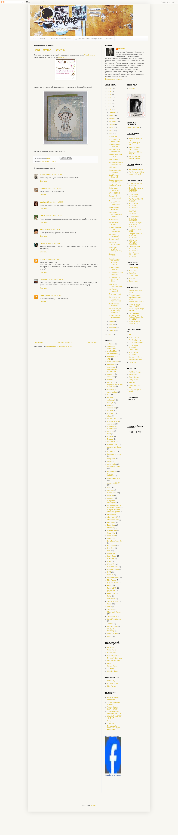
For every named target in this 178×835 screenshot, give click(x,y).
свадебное (111, 459)
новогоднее (111, 408)
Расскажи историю (114, 454)
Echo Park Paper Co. (114, 541)
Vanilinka (43, 202)
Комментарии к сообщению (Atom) (59, 346)
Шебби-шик (111, 514)
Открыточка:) (114, 239)
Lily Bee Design (112, 567)
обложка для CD (113, 419)
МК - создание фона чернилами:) (114, 203)
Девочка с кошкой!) (113, 255)
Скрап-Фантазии (113, 467)
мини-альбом (112, 392)
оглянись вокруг (113, 421)
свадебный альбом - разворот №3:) (115, 249)
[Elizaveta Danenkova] (113, 773)
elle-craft (132, 278)
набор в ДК (111, 400)
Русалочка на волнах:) (114, 223)
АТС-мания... (114, 167)
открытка (44, 161)
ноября (112, 116)
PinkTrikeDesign (135, 372)
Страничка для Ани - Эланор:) (115, 140)
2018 (110, 88)
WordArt (109, 38)
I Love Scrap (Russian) (133, 346)
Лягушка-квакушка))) (114, 235)
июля (111, 128)
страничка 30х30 (113, 483)
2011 (110, 107)
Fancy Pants (111, 545)
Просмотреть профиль (113, 79)
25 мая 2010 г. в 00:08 (54, 188)
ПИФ (109, 434)
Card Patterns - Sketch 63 (114, 268)
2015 (110, 95)
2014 (110, 98)
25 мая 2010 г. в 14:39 (53, 295)
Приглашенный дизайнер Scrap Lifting (135, 297)
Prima (109, 585)
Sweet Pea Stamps (114, 619)
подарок (110, 436)
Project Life (111, 593)
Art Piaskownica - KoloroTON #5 (135, 305)
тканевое (110, 490)
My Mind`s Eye (112, 683)
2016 (110, 92)
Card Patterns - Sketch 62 (114, 305)
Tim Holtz (110, 668)
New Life (110, 575)
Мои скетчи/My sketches (61, 38)
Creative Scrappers (136, 343)
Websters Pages (113, 671)
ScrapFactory (133, 268)
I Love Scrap (111, 556)
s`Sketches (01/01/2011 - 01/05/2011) (133, 242)
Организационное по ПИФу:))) (116, 181)
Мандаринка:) (114, 136)
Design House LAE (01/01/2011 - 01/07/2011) (135, 235)
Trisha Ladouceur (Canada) (113, 703)
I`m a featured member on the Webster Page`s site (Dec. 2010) (136, 316)
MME (109, 572)
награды (110, 403)
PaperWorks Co (64, 57)
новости (110, 411)
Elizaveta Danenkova (112, 736)
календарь (111, 367)
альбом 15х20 (112, 354)
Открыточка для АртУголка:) (115, 316)
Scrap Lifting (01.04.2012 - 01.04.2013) (133, 205)
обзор (109, 416)
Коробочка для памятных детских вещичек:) (114, 261)
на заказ (110, 397)
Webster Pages (112, 626)
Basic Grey (111, 525)
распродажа (111, 451)
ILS (130, 335)
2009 (110, 334)
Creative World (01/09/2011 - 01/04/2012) (134, 218)
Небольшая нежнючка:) (114, 189)
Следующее (38, 343)
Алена (42, 259)
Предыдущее (92, 343)
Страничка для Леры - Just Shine (114, 279)
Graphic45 (111, 553)
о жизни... (110, 413)
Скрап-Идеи (133, 281)
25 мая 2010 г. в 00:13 (55, 202)
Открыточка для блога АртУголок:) (115, 229)
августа (112, 125)
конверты (110, 374)
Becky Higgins (134, 377)
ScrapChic (132, 270)
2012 (110, 104)
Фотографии (111, 493)
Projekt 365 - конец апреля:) (115, 285)
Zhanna (42, 243)
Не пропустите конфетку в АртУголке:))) (115, 299)
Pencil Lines (133, 350)
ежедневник (111, 364)
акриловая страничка (111, 347)
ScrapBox (132, 273)
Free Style (110, 548)
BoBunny (110, 528)
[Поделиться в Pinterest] (70, 158)
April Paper (111, 522)
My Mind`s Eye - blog (114, 658)
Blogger (93, 805)
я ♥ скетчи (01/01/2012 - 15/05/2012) (133, 212)
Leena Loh (111, 700)
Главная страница (39, 38)
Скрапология (112, 471)
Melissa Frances (113, 569)
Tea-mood (132, 88)
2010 (110, 110)
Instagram (110, 559)
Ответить (43, 181)
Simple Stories (112, 601)
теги (108, 487)
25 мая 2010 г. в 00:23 (55, 216)
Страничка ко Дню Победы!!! (116, 273)
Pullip (109, 596)
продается (111, 442)
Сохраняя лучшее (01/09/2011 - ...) (135, 184)
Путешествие (112, 444)
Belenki (42, 188)
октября (112, 119)
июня (111, 131)
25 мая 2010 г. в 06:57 (53, 259)
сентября (113, 122)
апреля (112, 321)
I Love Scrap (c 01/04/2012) (134, 195)
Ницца (109, 405)
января (112, 330)
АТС (108, 359)
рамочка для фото (114, 447)
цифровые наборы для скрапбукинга (114, 506)
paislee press (133, 374)
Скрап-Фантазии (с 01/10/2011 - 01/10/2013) (136, 190)
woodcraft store (112, 633)
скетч (109, 461)
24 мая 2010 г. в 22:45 (54, 175)
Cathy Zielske (134, 380)
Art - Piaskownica (135, 340)
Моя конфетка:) (115, 294)
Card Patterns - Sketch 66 (114, 145)
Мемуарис (111, 389)
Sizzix (109, 604)
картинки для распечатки (112, 370)
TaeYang (110, 624)
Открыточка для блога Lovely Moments (115, 311)
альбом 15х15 (112, 351)
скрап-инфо (111, 464)
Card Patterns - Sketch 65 (50, 50)
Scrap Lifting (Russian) (133, 353)
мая (111, 134)
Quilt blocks (111, 599)
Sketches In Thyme (114, 612)
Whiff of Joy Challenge (111, 630)
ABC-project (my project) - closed (134, 157)
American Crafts (113, 520)
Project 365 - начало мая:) (115, 197)
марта (111, 324)
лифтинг (110, 382)
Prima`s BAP (111, 588)
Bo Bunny (110, 647)
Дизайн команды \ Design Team (88, 38)
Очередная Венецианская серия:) (115, 214)
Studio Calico (112, 616)
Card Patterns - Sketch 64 (114, 208)
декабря (112, 112)
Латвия (110, 379)
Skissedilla (133, 362)
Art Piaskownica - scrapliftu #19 (135, 322)
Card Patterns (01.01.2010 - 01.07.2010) (134, 255)
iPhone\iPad (111, 564)
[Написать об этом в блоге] (63, 158)
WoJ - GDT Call (114, 193)
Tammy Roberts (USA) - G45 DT (112, 708)
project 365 (111, 591)
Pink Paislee (111, 580)
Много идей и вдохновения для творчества (113, 728)
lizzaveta (121, 49)
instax (109, 561)
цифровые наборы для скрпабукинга (114, 511)
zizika (42, 295)
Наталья (43, 216)
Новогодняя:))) (114, 159)
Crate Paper (111, 536)
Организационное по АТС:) (116, 155)
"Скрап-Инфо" (134, 337)
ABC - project (112, 517)
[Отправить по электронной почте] (61, 158)
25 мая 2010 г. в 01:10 (53, 229)
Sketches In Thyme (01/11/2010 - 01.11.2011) (135, 225)
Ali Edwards (133, 382)
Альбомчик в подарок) (113, 290)
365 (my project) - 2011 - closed (135, 148)
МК (108, 395)
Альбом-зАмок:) (115, 185)
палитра (110, 431)
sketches (110, 609)
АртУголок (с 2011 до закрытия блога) (136, 173)
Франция (110, 495)
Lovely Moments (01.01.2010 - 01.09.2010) (134, 248)
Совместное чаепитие (111, 475)
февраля (112, 327)
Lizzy (109, 721)
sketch (109, 607)
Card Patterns (89, 55)
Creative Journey (113, 697)
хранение (110, 498)
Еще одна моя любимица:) (114, 150)
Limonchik (44, 279)
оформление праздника (112, 427)
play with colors (112, 583)
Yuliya (42, 229)
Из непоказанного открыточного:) (116, 163)
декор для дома (113, 362)
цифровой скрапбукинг (111, 502)
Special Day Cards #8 (136, 302)
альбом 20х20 (112, 356)
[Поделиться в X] (66, 158)
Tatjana (42, 175)
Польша (110, 439)
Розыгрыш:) (113, 219)
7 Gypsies (110, 344)
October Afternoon (113, 577)
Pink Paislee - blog (114, 661)
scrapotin (110, 723)
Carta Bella (111, 533)
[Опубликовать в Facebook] (68, 158)
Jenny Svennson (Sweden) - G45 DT (114, 712)
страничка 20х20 (113, 478)
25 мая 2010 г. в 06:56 (54, 243)
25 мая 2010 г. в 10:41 (56, 279)
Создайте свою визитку (113, 775)
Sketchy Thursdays (135, 360)
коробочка (111, 377)
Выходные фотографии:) (115, 243)
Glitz (108, 551)
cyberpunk (111, 538)
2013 (110, 101)
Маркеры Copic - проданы (115, 171)
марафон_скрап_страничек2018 (115, 386)
